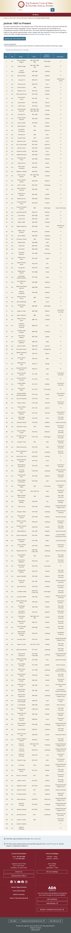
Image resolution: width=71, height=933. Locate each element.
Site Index (13, 921)
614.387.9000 (21, 856)
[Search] (52, 10)
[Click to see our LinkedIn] (11, 882)
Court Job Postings (19, 891)
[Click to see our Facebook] (22, 882)
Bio (12, 61)
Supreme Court (32, 18)
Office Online (34, 839)
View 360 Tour (54, 921)
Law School (60, 56)
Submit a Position (19, 894)
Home (5, 18)
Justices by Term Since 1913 (15, 39)
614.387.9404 (20, 858)
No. (6, 56)
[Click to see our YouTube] (19, 882)
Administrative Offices (18, 876)
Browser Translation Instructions (51, 909)
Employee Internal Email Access (32, 921)
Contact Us (18, 872)
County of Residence (47, 55)
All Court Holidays (52, 872)
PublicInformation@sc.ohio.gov (40, 34)
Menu (36, 15)
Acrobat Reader (50, 844)
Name (21, 56)
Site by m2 (34, 930)
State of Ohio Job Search (18, 898)
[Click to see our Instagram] (26, 882)
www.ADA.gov (51, 903)
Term (34, 56)
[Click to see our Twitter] (15, 882)
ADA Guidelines (52, 899)
